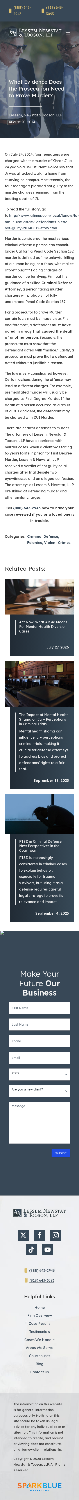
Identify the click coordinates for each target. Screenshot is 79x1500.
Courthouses (39, 1356)
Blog (39, 1364)
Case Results (39, 1323)
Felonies (34, 542)
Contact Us (39, 1372)
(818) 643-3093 (41, 1280)
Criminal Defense (42, 536)
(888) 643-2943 (27, 508)
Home (39, 1307)
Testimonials (39, 1331)
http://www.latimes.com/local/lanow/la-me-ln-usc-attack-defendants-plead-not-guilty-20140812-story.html (42, 221)
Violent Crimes (57, 542)
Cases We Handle (39, 1340)
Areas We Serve (39, 1347)
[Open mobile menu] (68, 32)
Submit (60, 1153)
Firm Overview (39, 1315)
